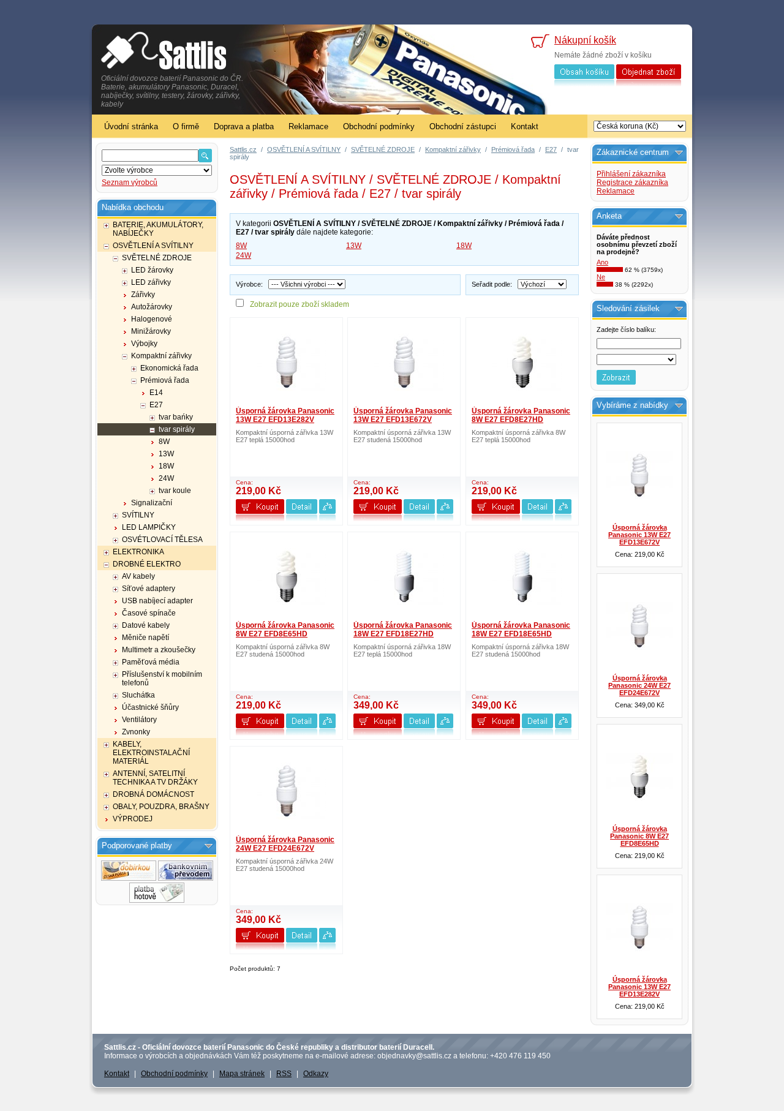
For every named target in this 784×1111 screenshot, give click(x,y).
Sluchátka (138, 695)
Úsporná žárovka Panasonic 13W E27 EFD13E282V (285, 415)
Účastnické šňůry (150, 707)
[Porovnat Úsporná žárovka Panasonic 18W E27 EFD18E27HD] (445, 733)
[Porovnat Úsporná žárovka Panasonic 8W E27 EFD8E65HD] (327, 733)
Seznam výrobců (129, 182)
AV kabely (138, 576)
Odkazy (315, 1073)
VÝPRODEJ (133, 819)
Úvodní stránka (131, 126)
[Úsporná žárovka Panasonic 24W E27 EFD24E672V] (286, 790)
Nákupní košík (585, 40)
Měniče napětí (145, 637)
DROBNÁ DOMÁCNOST (153, 794)
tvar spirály (177, 429)
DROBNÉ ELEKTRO (147, 564)
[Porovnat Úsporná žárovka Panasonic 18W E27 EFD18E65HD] (563, 733)
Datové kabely (146, 625)
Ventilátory (139, 719)
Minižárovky (151, 331)
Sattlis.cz (243, 149)
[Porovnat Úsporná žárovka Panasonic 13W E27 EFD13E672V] (445, 519)
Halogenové (151, 319)
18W (166, 466)
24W (166, 478)
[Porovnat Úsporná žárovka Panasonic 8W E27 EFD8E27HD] (563, 519)
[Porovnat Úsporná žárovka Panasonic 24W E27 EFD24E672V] (327, 947)
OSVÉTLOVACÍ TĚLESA (162, 539)
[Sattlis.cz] (164, 52)
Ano (602, 262)
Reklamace (308, 126)
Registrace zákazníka (632, 182)
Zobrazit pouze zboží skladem (299, 304)
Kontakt (524, 126)
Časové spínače (149, 613)
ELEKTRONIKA (138, 552)
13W (166, 454)
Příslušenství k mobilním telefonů (162, 678)
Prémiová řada (164, 380)
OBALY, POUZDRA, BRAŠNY (161, 806)
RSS (284, 1073)
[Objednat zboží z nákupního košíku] (648, 84)
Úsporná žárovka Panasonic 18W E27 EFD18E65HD (521, 629)
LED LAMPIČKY (149, 527)
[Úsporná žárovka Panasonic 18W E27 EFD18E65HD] (522, 576)
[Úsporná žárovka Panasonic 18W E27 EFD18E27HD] (404, 576)
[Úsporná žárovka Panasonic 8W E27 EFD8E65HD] (286, 576)
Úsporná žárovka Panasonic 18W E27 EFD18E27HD (402, 629)
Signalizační (151, 503)
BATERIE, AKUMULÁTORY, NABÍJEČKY (158, 229)
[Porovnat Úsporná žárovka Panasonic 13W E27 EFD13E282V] (327, 519)
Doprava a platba (244, 126)
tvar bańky (176, 417)
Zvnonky (136, 732)
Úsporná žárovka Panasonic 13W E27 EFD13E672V (402, 415)
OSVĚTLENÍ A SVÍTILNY (153, 245)
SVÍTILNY (138, 515)
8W (164, 441)
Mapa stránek (242, 1073)
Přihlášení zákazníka (631, 174)
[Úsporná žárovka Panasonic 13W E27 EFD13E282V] (286, 362)
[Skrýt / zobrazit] (209, 846)
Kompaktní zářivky (161, 356)
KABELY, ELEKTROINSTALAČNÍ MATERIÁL (151, 753)
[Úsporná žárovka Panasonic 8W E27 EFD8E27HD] (522, 362)
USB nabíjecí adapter (157, 601)
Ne (601, 277)
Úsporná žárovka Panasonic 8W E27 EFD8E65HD (285, 629)
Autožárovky (151, 307)
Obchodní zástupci (462, 126)
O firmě (186, 126)
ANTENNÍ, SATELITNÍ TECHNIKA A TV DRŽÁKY (155, 777)
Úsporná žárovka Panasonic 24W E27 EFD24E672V (285, 844)
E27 (156, 405)
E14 (156, 392)
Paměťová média (150, 662)
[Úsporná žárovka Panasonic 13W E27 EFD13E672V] (404, 362)
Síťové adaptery (148, 588)
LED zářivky (151, 282)
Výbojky (144, 343)
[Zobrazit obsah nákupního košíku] (584, 84)
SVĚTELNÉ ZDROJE (157, 258)
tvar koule (175, 490)
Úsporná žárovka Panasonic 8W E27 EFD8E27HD (521, 415)
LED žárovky (152, 270)
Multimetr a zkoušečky (158, 650)
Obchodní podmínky (379, 126)
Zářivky (143, 294)
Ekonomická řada (169, 368)
